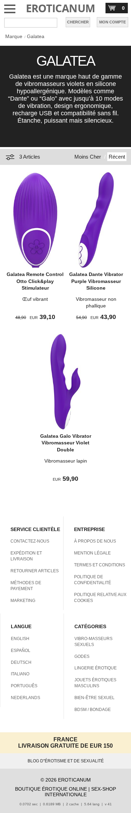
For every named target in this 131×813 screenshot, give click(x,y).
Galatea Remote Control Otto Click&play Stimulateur (35, 281)
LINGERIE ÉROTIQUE (95, 668)
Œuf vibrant (35, 299)
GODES (81, 656)
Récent (117, 157)
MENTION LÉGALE (92, 553)
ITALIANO (20, 674)
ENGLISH (20, 638)
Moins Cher (87, 157)
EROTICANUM (60, 8)
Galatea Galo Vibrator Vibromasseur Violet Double (65, 442)
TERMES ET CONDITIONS (99, 564)
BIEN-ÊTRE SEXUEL (94, 697)
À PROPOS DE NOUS (95, 541)
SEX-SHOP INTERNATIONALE (80, 791)
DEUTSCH (21, 662)
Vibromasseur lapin (65, 461)
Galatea (35, 36)
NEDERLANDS (25, 697)
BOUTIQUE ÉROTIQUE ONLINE (51, 789)
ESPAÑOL (20, 650)
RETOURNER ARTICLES (34, 570)
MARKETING (22, 600)
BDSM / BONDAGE (92, 709)
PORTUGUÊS (24, 685)
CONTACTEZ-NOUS (29, 541)
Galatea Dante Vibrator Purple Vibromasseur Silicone (96, 281)
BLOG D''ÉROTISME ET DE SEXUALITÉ (66, 760)
